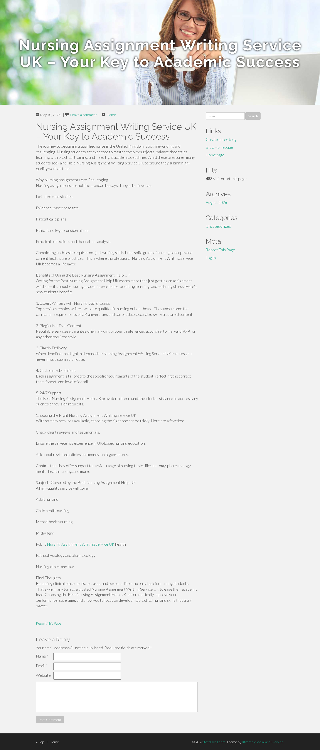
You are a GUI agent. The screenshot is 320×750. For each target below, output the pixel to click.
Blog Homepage (219, 147)
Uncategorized (218, 226)
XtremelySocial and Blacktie (262, 742)
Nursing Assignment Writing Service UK (81, 544)
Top (41, 742)
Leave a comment (83, 115)
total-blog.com (214, 742)
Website (43, 675)
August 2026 (216, 202)
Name (42, 656)
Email (41, 665)
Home (111, 115)
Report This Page (48, 623)
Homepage (215, 154)
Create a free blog (221, 139)
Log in (211, 257)
